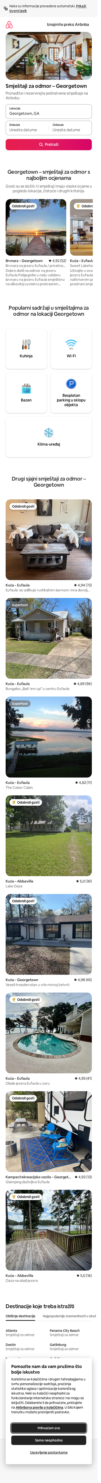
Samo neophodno (49, 1440)
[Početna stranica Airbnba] (9, 24)
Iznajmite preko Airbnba (68, 24)
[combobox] (48, 113)
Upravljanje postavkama (49, 1452)
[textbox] (27, 130)
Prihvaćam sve (49, 1428)
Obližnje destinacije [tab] (20, 1316)
